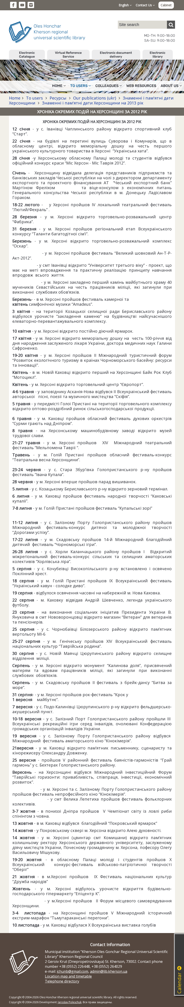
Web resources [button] (141, 86)
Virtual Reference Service (68, 54)
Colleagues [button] (106, 86)
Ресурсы (58, 98)
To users (34, 98)
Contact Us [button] (144, 5)
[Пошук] (171, 25)
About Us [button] (169, 86)
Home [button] (57, 86)
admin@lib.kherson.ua (108, 971)
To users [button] (79, 86)
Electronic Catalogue (27, 54)
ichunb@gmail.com (72, 971)
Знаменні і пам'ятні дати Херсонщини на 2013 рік (92, 103)
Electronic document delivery (116, 54)
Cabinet (166, 5)
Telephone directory (62, 981)
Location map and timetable (68, 976)
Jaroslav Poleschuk (69, 1002)
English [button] (124, 5)
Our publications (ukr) (94, 98)
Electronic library (157, 54)
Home (14, 98)
